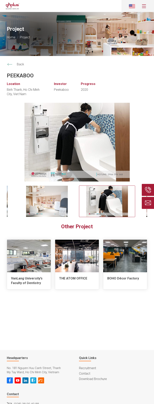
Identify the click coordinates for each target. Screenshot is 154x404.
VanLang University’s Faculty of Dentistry (27, 280)
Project (25, 37)
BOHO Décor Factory (123, 278)
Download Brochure (93, 379)
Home (11, 37)
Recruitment (87, 368)
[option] (77, 142)
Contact (84, 373)
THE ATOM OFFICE (73, 278)
